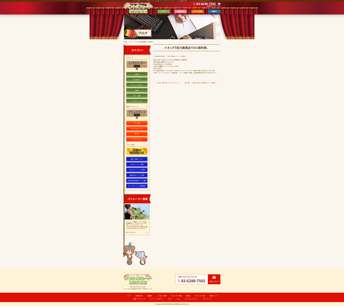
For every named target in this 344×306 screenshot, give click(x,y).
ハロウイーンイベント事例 (137, 170)
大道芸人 (137, 74)
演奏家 (137, 90)
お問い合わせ (214, 281)
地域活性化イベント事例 (136, 175)
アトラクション (137, 139)
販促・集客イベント (137, 159)
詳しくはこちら (131, 232)
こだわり (163, 11)
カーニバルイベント (137, 128)
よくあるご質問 (197, 11)
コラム (178, 299)
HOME (125, 42)
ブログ (130, 42)
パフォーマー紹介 (200, 296)
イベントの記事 (180, 56)
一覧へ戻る (186, 83)
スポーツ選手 (137, 96)
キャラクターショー (137, 101)
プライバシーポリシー (191, 299)
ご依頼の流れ (180, 11)
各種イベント (214, 296)
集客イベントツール (139, 299)
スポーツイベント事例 (137, 164)
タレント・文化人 (137, 85)
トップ (128, 296)
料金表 (188, 296)
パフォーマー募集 (176, 296)
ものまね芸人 (137, 80)
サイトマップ (207, 299)
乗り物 (137, 134)
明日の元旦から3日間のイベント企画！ (204, 83)
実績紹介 (214, 11)
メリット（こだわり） (156, 299)
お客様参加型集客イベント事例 (136, 180)
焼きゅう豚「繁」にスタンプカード (168, 83)
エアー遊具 (137, 123)
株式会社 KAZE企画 (172, 304)
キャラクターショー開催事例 (137, 186)
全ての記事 (171, 56)
